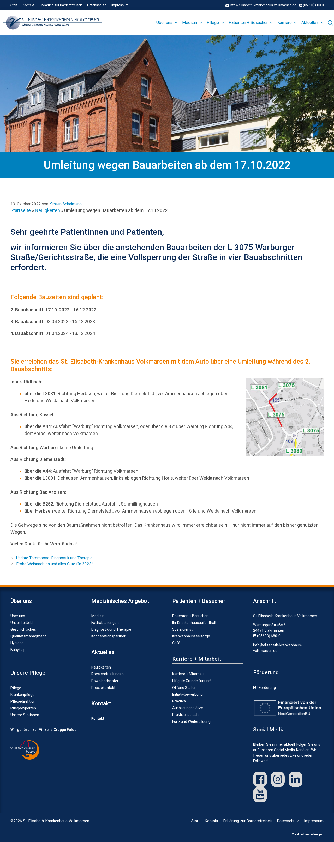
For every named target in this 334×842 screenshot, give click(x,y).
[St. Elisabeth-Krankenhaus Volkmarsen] (54, 22)
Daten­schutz (96, 5)
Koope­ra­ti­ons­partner (108, 636)
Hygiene (17, 643)
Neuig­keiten (101, 667)
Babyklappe (20, 650)
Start (13, 5)
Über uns (164, 22)
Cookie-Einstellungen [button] (308, 834)
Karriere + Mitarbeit (188, 674)
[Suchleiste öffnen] (330, 22)
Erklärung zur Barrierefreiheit (61, 5)
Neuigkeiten (47, 210)
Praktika (179, 701)
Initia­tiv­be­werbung (187, 694)
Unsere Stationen (24, 715)
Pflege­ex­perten (23, 708)
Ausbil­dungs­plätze (187, 708)
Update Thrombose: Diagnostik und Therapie (54, 558)
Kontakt (28, 5)
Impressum (119, 5)
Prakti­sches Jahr (186, 715)
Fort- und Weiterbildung (191, 721)
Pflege (213, 22)
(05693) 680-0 (313, 5)
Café (176, 643)
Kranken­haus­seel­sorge (191, 636)
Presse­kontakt (103, 687)
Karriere (284, 22)
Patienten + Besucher (248, 22)
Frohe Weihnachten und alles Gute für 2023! (54, 564)
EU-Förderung (264, 687)
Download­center (104, 681)
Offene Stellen (184, 687)
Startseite (20, 210)
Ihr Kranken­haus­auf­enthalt (194, 623)
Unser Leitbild (21, 623)
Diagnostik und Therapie (111, 629)
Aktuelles (310, 22)
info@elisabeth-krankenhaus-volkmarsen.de (262, 5)
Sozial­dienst (182, 629)
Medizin (189, 22)
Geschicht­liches (23, 629)
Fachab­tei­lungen (105, 623)
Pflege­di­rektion (22, 701)
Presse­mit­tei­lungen (107, 674)
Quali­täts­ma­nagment (28, 636)
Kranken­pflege (22, 695)
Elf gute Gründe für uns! (191, 681)
